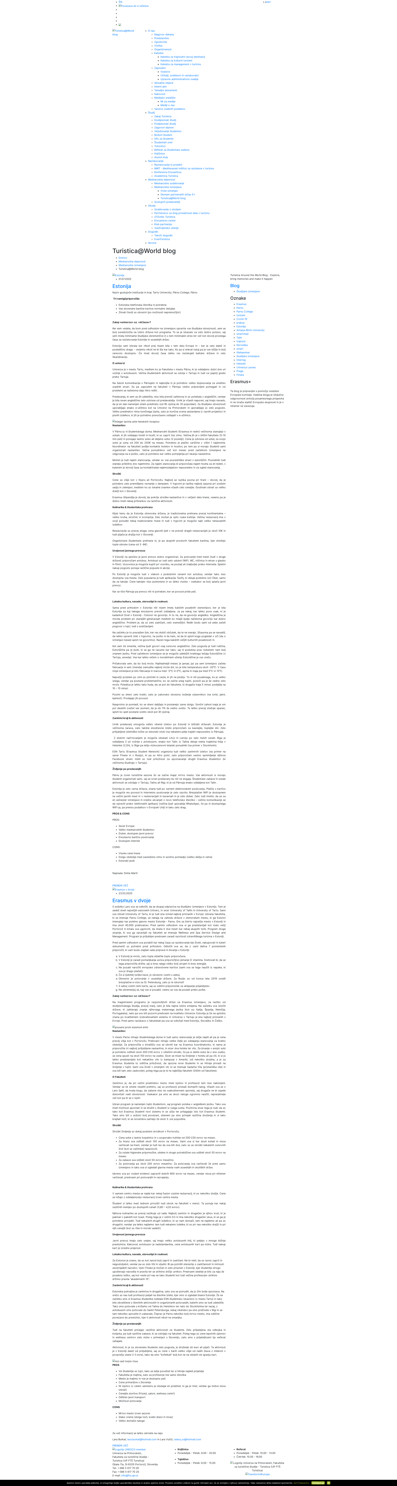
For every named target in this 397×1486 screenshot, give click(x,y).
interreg (241, 359)
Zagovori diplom (164, 127)
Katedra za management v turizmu (181, 64)
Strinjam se (318, 1483)
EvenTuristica (162, 239)
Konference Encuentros (167, 172)
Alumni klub (161, 157)
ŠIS (120, 1)
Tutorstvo (160, 146)
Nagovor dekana (164, 34)
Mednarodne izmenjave (168, 187)
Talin (239, 337)
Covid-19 (241, 318)
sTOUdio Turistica (164, 216)
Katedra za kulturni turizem (176, 60)
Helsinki (241, 363)
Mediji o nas (168, 105)
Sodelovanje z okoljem (167, 209)
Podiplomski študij (165, 123)
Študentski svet (163, 142)
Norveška (242, 345)
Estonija (241, 326)
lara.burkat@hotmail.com (142, 1439)
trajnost (240, 341)
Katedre (158, 53)
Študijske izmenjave (248, 291)
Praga (239, 371)
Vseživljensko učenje (166, 227)
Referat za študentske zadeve (171, 149)
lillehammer (243, 352)
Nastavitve (304, 1483)
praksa (240, 322)
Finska (240, 374)
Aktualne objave (163, 82)
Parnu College (244, 311)
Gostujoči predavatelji (167, 201)
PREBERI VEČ (120, 885)
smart (239, 348)
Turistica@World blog (173, 198)
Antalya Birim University (250, 330)
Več (295, 1483)
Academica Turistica (166, 175)
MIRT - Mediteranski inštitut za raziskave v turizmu (184, 168)
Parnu (239, 307)
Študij (151, 112)
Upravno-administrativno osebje (179, 79)
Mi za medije (168, 101)
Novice (152, 242)
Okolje (152, 205)
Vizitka (158, 45)
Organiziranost (163, 49)
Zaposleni (160, 67)
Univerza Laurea (246, 367)
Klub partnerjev (163, 224)
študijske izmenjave (247, 356)
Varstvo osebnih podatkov (169, 108)
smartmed (242, 333)
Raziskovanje (155, 160)
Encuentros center (165, 220)
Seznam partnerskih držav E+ (178, 194)
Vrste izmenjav (169, 190)
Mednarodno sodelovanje (169, 183)
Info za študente (163, 138)
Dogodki (153, 231)
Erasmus (241, 304)
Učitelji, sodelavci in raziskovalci (180, 75)
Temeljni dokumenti (165, 90)
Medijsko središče (164, 97)
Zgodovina (160, 41)
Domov (123, 257)
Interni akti (160, 86)
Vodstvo (165, 71)
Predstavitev (161, 38)
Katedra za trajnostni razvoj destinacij (183, 56)
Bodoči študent (163, 134)
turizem (240, 315)
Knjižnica (159, 153)
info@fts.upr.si (129, 1475)
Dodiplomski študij (165, 120)
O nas (151, 30)
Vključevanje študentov (168, 131)
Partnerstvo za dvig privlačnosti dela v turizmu (182, 213)
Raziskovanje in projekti (168, 164)
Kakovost (159, 94)
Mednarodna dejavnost (161, 179)
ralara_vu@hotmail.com (187, 1439)
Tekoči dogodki (163, 235)
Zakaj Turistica (162, 116)
